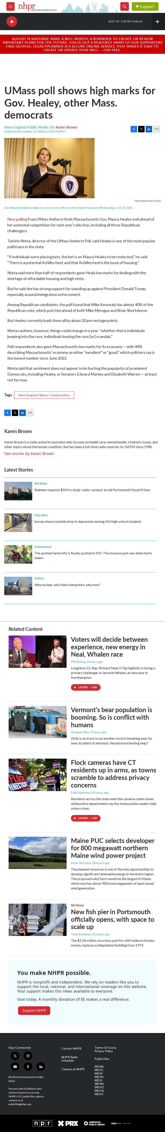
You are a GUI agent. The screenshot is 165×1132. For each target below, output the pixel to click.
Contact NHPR (71, 1048)
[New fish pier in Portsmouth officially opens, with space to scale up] (38, 920)
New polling (17, 219)
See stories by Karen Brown (29, 453)
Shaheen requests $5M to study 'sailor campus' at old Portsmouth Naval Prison (92, 490)
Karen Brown (66, 127)
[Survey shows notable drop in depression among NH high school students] (18, 522)
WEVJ (98, 1080)
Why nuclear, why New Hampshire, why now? (67, 585)
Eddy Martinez (80, 792)
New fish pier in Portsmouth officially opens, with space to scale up (112, 919)
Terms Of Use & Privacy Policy (105, 1049)
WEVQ (99, 1090)
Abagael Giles (80, 732)
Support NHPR (34, 1010)
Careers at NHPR (72, 1069)
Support (147, 6)
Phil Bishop (78, 661)
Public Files (102, 1059)
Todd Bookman (81, 934)
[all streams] (158, 21)
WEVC (99, 1070)
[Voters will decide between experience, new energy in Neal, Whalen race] (38, 652)
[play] (11, 21)
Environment (43, 546)
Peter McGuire (81, 863)
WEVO (99, 1087)
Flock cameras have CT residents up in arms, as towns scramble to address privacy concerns (113, 773)
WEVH (99, 1077)
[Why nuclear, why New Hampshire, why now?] (18, 586)
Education (41, 515)
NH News (40, 483)
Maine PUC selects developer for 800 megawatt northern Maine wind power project (112, 848)
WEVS (99, 1094)
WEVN (99, 1084)
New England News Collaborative (44, 395)
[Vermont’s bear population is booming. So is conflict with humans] (38, 722)
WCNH (99, 1066)
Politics (39, 578)
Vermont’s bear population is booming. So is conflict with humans (111, 717)
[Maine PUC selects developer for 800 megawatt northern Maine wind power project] (38, 853)
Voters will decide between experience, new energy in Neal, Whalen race (109, 647)
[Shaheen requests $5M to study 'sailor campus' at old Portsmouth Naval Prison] (18, 491)
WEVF (99, 1073)
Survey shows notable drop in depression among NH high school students (87, 521)
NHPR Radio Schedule (69, 1058)
